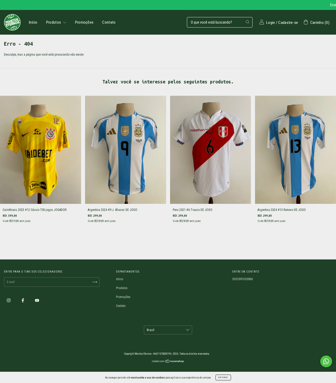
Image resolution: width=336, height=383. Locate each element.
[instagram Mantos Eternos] (9, 300)
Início (33, 22)
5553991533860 (242, 279)
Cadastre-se (288, 22)
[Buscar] (247, 21)
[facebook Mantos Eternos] (23, 300)
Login (270, 22)
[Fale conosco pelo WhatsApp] (326, 361)
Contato (109, 22)
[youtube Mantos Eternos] (37, 300)
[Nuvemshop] (168, 362)
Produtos (54, 22)
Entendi (223, 377)
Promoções (84, 22)
